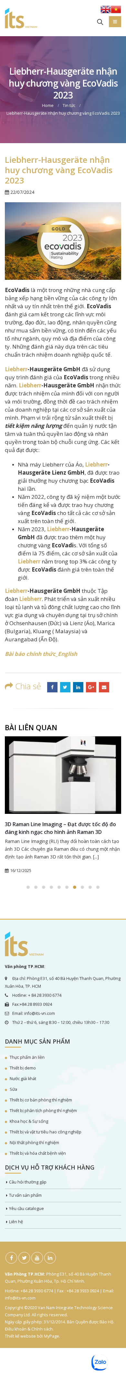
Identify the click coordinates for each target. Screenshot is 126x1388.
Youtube (37, 1258)
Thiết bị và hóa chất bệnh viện (38, 1153)
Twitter (65, 687)
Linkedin (50, 1258)
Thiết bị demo (23, 1068)
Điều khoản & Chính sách (29, 1329)
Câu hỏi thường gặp (28, 1182)
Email (104, 687)
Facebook (52, 687)
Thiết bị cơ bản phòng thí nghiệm (41, 1100)
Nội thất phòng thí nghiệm (34, 1142)
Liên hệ (16, 1222)
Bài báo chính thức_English (41, 653)
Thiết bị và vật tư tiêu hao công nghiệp (45, 1132)
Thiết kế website (20, 1336)
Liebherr (16, 369)
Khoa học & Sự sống (29, 1121)
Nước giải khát (23, 1078)
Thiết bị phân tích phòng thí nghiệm (43, 1110)
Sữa (13, 1089)
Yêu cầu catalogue (26, 1208)
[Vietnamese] (116, 11)
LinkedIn (78, 687)
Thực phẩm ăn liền (27, 1057)
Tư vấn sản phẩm (25, 1195)
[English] (105, 11)
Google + (91, 687)
